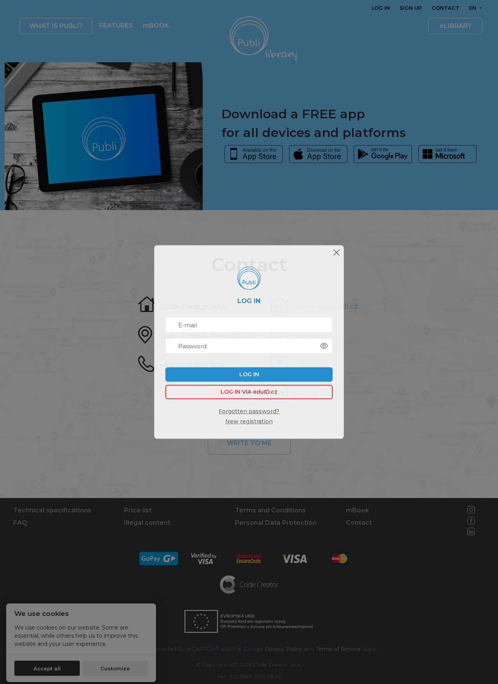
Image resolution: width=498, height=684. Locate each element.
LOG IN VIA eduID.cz (249, 391)
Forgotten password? (249, 411)
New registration (249, 421)
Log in (249, 374)
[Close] (336, 252)
